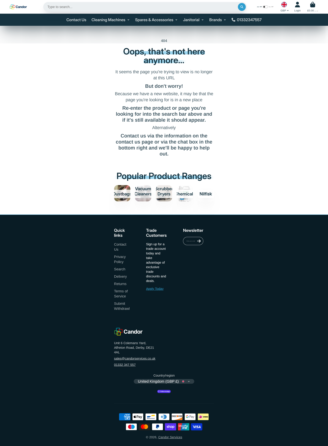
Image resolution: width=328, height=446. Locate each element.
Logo (18, 7)
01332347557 (249, 19)
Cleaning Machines (108, 19)
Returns (120, 284)
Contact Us (76, 19)
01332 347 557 (125, 365)
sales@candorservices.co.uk (134, 358)
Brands (215, 19)
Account (297, 7)
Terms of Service (121, 293)
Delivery (120, 276)
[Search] (242, 7)
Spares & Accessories (154, 19)
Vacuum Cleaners (143, 193)
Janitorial (191, 19)
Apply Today (155, 289)
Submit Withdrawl (122, 306)
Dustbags (122, 193)
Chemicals (185, 193)
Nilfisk (206, 193)
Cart (312, 7)
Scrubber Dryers (164, 193)
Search (119, 269)
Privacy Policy (120, 259)
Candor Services (170, 437)
